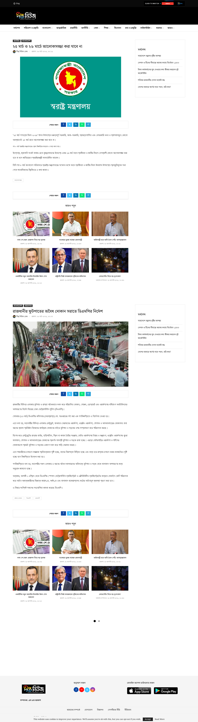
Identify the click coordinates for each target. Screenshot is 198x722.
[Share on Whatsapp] (82, 125)
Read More (159, 719)
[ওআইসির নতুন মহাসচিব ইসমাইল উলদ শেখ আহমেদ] (31, 260)
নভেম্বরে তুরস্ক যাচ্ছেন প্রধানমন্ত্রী (70, 239)
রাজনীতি (73, 28)
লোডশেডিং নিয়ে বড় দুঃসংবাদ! (110, 276)
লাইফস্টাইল (145, 28)
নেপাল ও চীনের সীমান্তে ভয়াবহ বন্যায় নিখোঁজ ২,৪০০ (158, 62)
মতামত (159, 28)
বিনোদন (117, 28)
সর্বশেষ (16, 28)
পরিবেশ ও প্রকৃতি (31, 28)
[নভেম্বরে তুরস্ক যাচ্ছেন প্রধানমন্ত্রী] (70, 224)
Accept (148, 719)
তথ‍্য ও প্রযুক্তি (130, 28)
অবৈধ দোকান (18, 498)
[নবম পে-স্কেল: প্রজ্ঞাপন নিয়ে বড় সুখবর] (31, 224)
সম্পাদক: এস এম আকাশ (30, 700)
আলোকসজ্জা (18, 180)
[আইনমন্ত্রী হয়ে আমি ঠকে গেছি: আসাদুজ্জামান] (110, 224)
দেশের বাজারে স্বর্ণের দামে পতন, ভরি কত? (154, 87)
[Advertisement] (99, 650)
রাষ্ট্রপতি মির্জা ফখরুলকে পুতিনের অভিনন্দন (70, 276)
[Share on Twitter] (69, 125)
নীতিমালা (128, 710)
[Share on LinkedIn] (75, 125)
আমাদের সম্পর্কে (73, 710)
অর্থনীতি (84, 28)
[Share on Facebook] (63, 125)
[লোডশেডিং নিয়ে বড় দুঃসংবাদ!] (110, 260)
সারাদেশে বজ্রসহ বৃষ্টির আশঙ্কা (149, 56)
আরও (170, 28)
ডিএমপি (29, 498)
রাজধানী (37, 498)
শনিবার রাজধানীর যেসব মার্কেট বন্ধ (151, 80)
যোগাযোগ (89, 710)
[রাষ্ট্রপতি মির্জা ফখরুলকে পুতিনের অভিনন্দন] (70, 260)
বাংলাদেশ (46, 28)
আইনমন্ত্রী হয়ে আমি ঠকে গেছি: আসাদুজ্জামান (110, 239)
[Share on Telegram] (88, 125)
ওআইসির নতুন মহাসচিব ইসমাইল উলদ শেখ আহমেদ (31, 278)
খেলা (96, 28)
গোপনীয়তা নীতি (114, 710)
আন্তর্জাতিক (61, 28)
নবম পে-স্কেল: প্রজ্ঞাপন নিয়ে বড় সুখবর (31, 239)
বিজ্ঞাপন (100, 710)
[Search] (185, 28)
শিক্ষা (106, 28)
